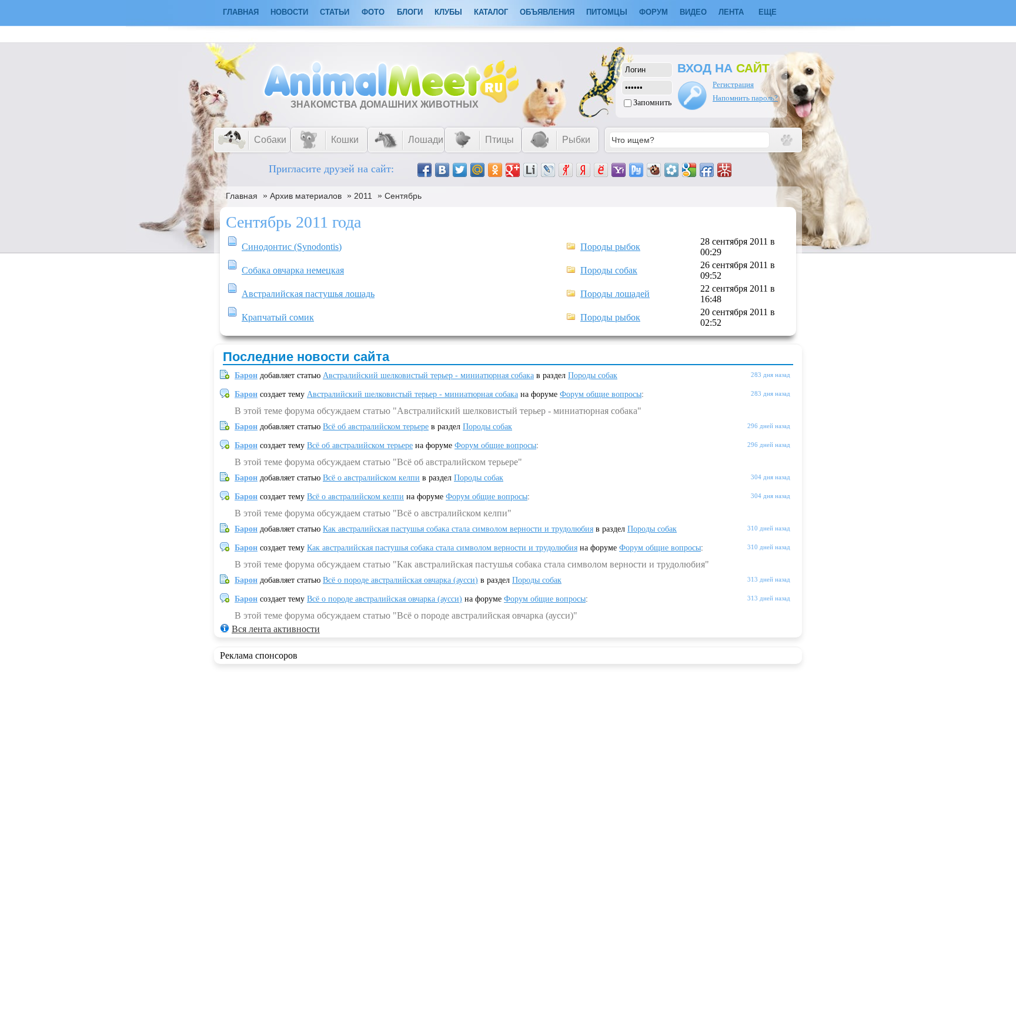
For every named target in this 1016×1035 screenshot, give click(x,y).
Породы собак (608, 270)
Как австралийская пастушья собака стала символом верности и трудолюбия (458, 529)
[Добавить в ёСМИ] (601, 170)
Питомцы (606, 12)
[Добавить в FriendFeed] (707, 170)
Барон (246, 375)
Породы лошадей (615, 294)
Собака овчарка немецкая (293, 270)
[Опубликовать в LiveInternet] (530, 170)
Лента (731, 12)
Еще (767, 12)
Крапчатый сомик (278, 317)
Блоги (410, 12)
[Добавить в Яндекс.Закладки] (583, 170)
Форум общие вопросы (600, 394)
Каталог (491, 12)
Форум (653, 12)
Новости (289, 12)
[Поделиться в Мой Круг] (671, 170)
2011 (363, 196)
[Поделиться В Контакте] (442, 170)
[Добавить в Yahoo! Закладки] (618, 170)
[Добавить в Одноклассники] (495, 170)
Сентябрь (403, 196)
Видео (693, 12)
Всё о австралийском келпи (371, 477)
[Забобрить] (654, 170)
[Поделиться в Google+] (513, 170)
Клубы (448, 12)
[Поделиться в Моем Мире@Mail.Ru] (477, 170)
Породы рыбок (610, 247)
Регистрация (733, 84)
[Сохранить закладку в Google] (689, 170)
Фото (373, 12)
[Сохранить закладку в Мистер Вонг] (724, 170)
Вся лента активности (276, 629)
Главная (242, 196)
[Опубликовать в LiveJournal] (548, 170)
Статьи (334, 12)
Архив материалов (306, 196)
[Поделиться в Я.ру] (566, 170)
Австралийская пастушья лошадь (308, 294)
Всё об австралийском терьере (376, 426)
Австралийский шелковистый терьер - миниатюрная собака (428, 375)
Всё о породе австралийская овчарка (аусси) (400, 580)
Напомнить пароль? (745, 98)
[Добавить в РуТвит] (636, 170)
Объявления (547, 12)
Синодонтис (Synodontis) (292, 247)
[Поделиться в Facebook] (424, 170)
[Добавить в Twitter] (460, 170)
